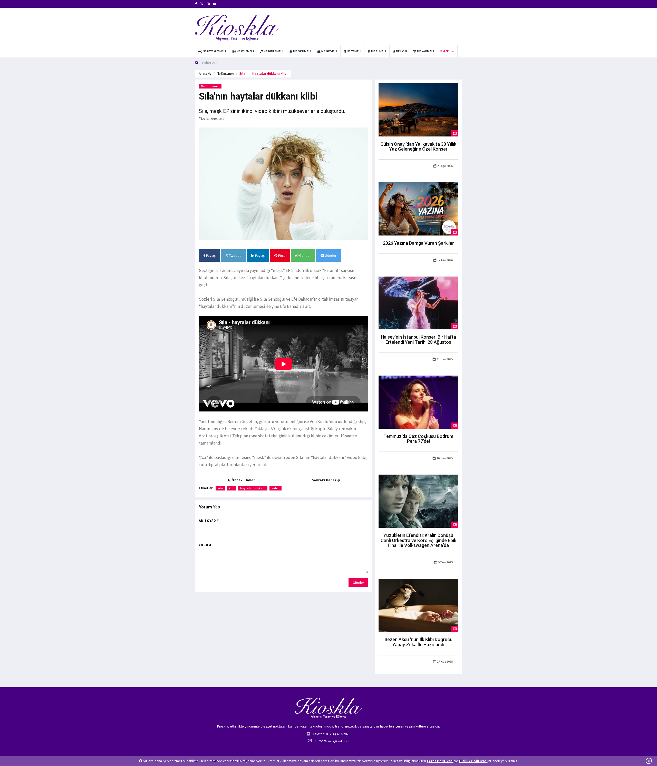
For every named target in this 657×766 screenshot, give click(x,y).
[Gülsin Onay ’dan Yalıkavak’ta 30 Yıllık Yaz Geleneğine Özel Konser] (418, 109)
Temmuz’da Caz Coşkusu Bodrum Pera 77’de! (418, 439)
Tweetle (234, 255)
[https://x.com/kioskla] (202, 4)
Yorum (205, 545)
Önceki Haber (243, 480)
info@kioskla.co (338, 741)
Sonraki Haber (324, 480)
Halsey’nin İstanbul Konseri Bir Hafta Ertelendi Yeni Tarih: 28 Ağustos (418, 339)
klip (231, 488)
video (275, 488)
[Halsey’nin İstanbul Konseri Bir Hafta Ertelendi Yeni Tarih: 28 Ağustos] (418, 302)
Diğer (444, 51)
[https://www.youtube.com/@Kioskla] (214, 4)
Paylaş (210, 255)
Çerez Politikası (440, 761)
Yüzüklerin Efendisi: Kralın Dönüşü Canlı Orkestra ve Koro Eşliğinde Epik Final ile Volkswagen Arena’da (418, 540)
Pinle (281, 255)
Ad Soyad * (209, 520)
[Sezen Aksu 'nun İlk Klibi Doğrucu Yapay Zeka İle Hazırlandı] (418, 605)
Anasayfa (205, 73)
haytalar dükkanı (252, 488)
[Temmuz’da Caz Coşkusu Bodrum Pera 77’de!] (418, 401)
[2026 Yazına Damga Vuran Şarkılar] (418, 208)
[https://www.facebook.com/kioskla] (196, 4)
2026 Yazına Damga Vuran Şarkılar (418, 243)
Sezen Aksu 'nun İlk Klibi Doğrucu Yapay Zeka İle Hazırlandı (418, 642)
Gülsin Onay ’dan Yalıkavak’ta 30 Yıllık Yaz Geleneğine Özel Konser (418, 146)
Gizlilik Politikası (473, 761)
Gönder (304, 255)
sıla (220, 488)
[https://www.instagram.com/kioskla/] (208, 4)
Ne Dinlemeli (225, 73)
